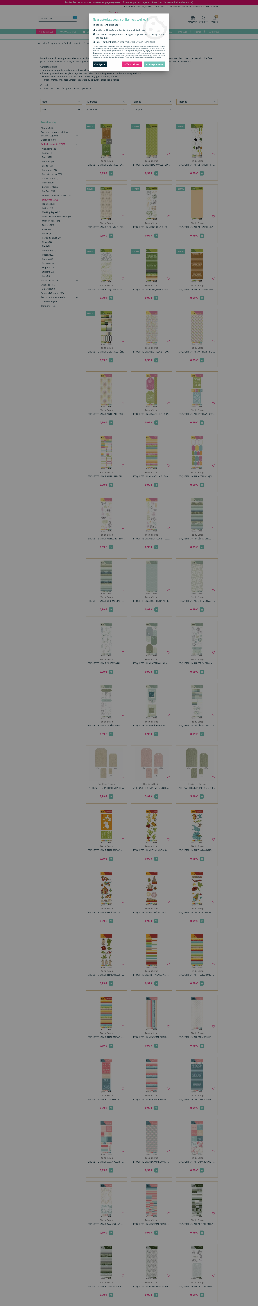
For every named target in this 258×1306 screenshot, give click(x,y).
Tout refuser (132, 64)
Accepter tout (155, 64)
